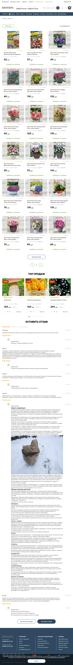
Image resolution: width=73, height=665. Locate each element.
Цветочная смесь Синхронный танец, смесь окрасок (12, 201)
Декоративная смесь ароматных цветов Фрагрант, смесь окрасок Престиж (12, 53)
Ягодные (43, 14)
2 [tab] (31, 316)
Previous (5, 295)
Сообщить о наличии (13, 64)
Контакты (31, 1)
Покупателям (5, 1)
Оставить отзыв (39, 1)
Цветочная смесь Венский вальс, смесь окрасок (34, 238)
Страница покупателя (43, 643)
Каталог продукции (24, 639)
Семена (22, 14)
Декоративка (62, 14)
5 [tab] (37, 316)
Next (68, 295)
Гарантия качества (63, 643)
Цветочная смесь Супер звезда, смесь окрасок (34, 201)
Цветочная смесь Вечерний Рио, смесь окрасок (58, 238)
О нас (20, 643)
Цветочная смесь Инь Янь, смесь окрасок (57, 164)
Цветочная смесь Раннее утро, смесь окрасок (36, 164)
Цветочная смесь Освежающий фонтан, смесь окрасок (13, 90)
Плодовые (36, 14)
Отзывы (61, 649)
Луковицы (29, 14)
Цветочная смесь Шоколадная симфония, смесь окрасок (59, 201)
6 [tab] (39, 316)
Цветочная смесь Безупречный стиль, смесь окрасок (36, 127)
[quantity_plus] (10, 311)
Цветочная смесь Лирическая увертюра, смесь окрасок (35, 90)
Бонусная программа (43, 647)
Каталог (5, 14)
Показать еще (36, 257)
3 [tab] (33, 316)
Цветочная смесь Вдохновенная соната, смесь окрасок (12, 164)
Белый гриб (7, 300)
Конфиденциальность (24, 649)
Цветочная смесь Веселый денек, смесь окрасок (11, 238)
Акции (13, 14)
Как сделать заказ (63, 639)
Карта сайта (41, 645)
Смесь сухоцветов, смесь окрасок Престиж (34, 53)
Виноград (50, 14)
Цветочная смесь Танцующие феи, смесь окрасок (58, 127)
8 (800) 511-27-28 (33, 8)
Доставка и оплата (15, 1)
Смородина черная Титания (58, 300)
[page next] (41, 265)
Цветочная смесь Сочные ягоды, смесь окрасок (11, 127)
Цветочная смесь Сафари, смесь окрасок (57, 90)
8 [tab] (43, 316)
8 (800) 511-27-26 (21, 8)
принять (36, 661)
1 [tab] (29, 316)
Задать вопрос (49, 1)
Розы (55, 14)
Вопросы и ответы (63, 647)
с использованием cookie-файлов (55, 657)
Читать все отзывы (26, 621)
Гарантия (24, 1)
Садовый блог (67, 1)
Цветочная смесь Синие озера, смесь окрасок (59, 53)
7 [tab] (41, 316)
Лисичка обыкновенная (34, 300)
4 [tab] (35, 316)
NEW (17, 14)
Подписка (40, 639)
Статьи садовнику (42, 641)
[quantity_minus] (5, 311)
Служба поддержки (24, 645)
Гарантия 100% (62, 645)
